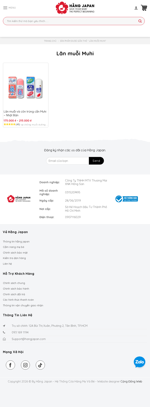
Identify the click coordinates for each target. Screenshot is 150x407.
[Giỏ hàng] (144, 8)
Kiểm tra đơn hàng (14, 258)
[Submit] (140, 21)
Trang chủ (50, 41)
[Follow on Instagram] (25, 365)
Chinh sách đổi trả (14, 294)
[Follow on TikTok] (40, 365)
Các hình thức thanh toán (18, 299)
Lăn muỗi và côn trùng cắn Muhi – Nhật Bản (25, 113)
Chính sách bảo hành (16, 288)
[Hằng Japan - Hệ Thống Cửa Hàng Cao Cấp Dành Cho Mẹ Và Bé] (75, 7)
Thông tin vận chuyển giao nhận (23, 305)
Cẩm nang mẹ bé (13, 246)
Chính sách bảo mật (15, 252)
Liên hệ (7, 263)
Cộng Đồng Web (131, 381)
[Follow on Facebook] (10, 365)
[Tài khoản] (136, 8)
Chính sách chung (14, 283)
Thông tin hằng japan (16, 241)
